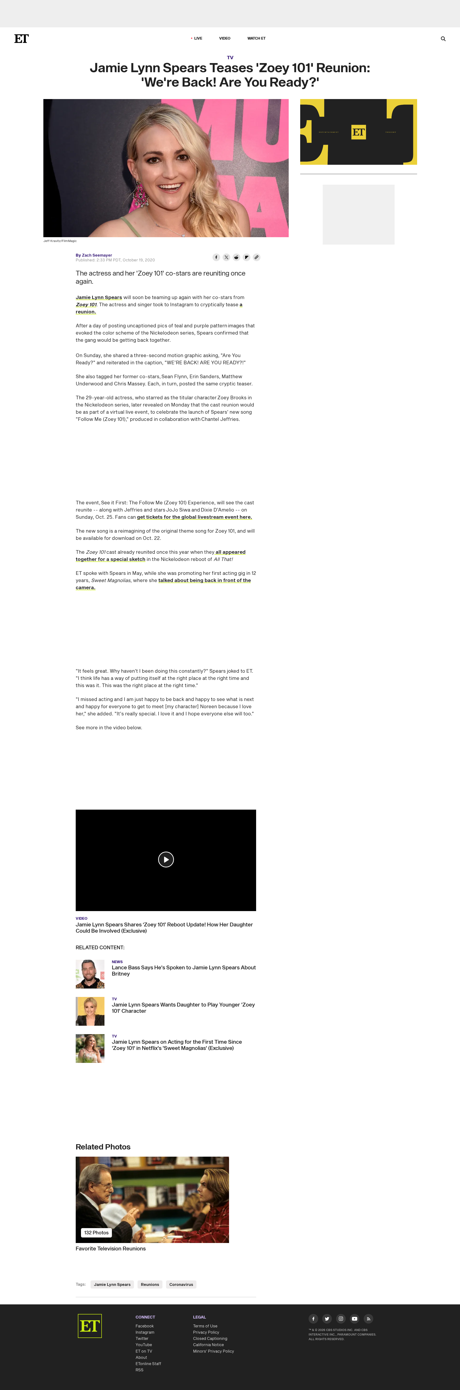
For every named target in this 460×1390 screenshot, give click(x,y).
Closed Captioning (210, 1339)
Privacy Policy (206, 1332)
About (141, 1358)
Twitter (142, 1339)
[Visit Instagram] (341, 1319)
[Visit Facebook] (313, 1319)
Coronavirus (181, 1284)
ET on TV (144, 1351)
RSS (140, 1370)
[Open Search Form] (443, 39)
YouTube (144, 1345)
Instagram (145, 1332)
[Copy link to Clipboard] (256, 258)
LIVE (198, 38)
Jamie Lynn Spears (99, 297)
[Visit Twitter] (327, 1319)
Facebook (145, 1326)
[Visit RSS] (368, 1319)
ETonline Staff (148, 1364)
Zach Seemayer (97, 255)
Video (225, 38)
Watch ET (256, 38)
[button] (166, 859)
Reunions (150, 1284)
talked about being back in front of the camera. (163, 584)
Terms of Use (205, 1326)
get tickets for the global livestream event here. (194, 517)
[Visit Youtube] (354, 1319)
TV (230, 57)
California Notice (208, 1345)
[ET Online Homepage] (21, 39)
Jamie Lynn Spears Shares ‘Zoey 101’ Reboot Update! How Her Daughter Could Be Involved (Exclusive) (164, 928)
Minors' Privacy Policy (213, 1351)
